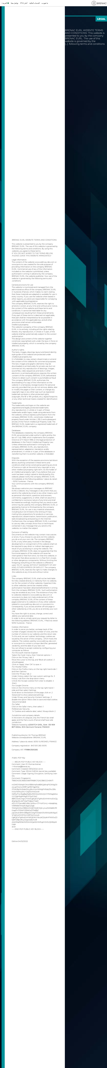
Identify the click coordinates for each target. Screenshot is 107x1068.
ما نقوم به (45, 3)
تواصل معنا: (14, 3)
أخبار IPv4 (23, 3)
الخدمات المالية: (34, 3)
